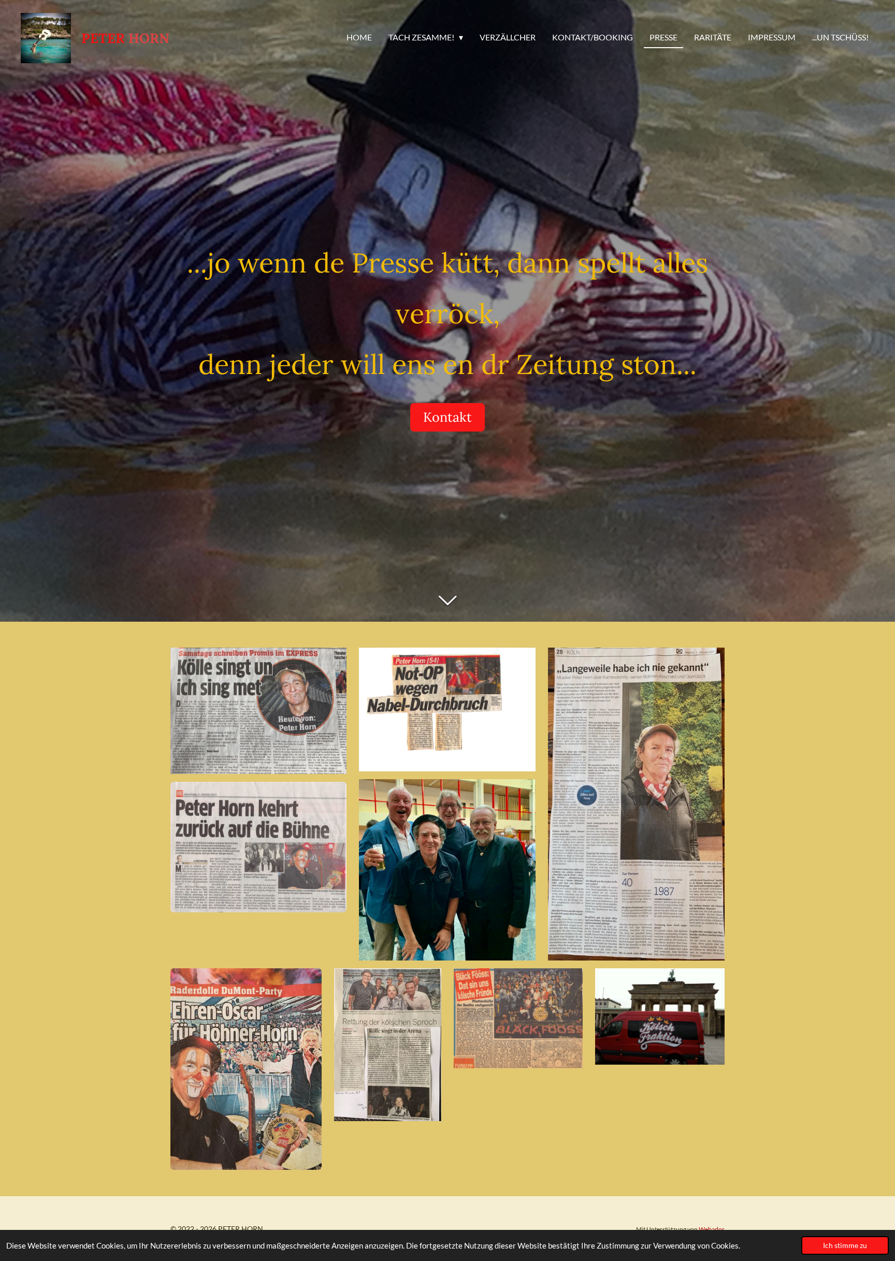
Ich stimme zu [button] (845, 1245)
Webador (712, 1229)
